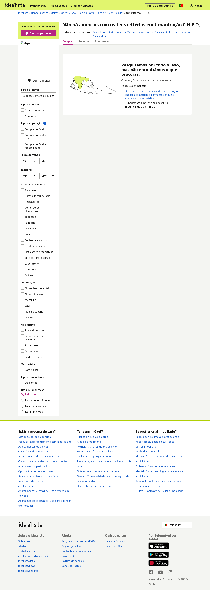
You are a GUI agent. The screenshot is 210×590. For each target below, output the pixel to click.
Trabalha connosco (29, 551)
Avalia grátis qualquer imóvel (94, 456)
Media (22, 546)
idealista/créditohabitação (33, 556)
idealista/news (26, 566)
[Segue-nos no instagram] (170, 572)
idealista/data (26, 561)
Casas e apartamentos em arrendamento (42, 461)
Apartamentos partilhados (34, 466)
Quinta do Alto (101, 36)
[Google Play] (158, 554)
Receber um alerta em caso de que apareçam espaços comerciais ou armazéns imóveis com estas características (152, 95)
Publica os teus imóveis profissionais (157, 437)
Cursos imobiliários (147, 446)
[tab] (68, 42)
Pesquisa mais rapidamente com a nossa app (44, 441)
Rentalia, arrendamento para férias (39, 476)
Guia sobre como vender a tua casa (98, 471)
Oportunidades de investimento (37, 471)
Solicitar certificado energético (95, 451)
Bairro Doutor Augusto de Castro (157, 32)
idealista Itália (113, 546)
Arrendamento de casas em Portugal (40, 456)
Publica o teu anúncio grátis (93, 437)
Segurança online (71, 546)
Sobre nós (24, 541)
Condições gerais (71, 566)
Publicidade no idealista (149, 451)
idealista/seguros (28, 570)
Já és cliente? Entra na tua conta (155, 441)
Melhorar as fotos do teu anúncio (97, 446)
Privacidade (68, 556)
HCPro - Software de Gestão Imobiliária (159, 491)
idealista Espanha (115, 541)
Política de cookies (73, 561)
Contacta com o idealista (76, 551)
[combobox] (183, 6)
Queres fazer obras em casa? (94, 486)
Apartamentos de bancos (33, 446)
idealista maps (27, 486)
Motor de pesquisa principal (34, 437)
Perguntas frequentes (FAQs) (79, 541)
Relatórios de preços (30, 481)
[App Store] (158, 546)
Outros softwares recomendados (155, 466)
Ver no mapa (41, 80)
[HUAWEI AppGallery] (158, 563)
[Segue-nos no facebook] (150, 572)
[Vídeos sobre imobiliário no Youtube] (160, 572)
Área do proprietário (89, 441)
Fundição (184, 32)
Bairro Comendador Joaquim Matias (113, 32)
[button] (45, 123)
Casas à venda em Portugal (34, 451)
